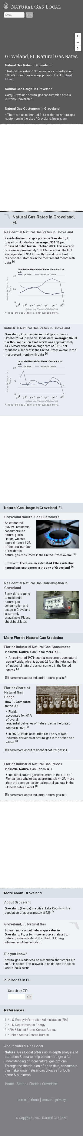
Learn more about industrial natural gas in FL (37, 677)
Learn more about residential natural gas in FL (38, 750)
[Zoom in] (78, 36)
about (34, 1099)
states (22, 1099)
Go (29, 15)
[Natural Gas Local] (7, 6)
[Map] (41, 38)
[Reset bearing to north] (78, 48)
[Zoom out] (78, 42)
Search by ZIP (18, 991)
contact (47, 1099)
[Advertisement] (41, 167)
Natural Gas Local (36, 6)
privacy (60, 1099)
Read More (60, 118)
